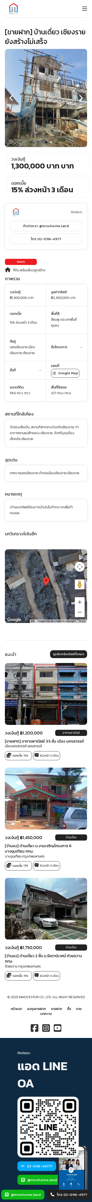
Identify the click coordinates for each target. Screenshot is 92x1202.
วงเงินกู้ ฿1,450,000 (23, 837)
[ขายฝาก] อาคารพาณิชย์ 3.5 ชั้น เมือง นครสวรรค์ (44, 741)
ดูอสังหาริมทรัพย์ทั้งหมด (68, 654)
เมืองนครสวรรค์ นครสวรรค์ (23, 746)
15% (26, 755)
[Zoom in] (80, 602)
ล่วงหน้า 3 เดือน (49, 755)
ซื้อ (69, 1008)
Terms (82, 621)
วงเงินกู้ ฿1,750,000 (23, 947)
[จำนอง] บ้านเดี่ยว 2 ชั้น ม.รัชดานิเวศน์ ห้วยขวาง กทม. (43, 958)
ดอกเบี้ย (17, 755)
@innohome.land (42, 1180)
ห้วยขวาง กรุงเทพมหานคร (23, 966)
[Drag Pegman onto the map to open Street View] (80, 584)
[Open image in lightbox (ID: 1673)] (46, 98)
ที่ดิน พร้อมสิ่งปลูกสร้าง (29, 270)
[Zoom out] (80, 612)
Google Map (68, 373)
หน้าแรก (16, 1008)
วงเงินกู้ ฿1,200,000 (24, 732)
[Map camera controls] (80, 567)
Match (21, 262)
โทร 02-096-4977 (46, 239)
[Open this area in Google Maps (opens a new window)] (14, 620)
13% (26, 865)
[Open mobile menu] (84, 9)
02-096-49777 (40, 1166)
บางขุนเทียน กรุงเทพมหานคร (24, 856)
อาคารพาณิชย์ (71, 732)
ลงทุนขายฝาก (36, 1008)
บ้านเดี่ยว (71, 837)
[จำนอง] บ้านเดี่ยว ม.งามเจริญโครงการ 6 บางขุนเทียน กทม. (38, 848)
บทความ (46, 1013)
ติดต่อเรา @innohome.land (46, 226)
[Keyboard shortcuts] (33, 621)
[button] (46, 142)
